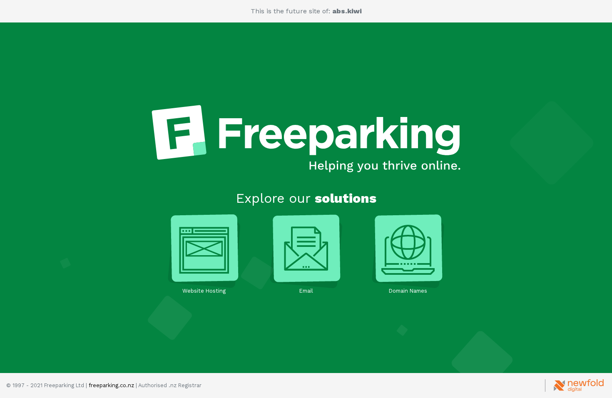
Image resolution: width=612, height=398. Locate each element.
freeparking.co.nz (111, 385)
